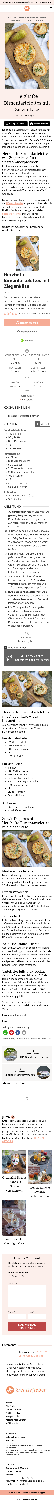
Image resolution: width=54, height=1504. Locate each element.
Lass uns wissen (25, 659)
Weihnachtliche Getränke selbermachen (40, 1192)
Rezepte (30, 18)
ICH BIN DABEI (43, 2)
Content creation (14, 1471)
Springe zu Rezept (17, 123)
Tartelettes (44, 1038)
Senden (28, 340)
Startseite (13, 18)
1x (37, 424)
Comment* (14, 1283)
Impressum (11, 1433)
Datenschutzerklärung (16, 1437)
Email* (31, 1312)
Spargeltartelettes (11, 214)
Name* (11, 1312)
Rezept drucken (40, 123)
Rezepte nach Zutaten (16, 1420)
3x (47, 424)
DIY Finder (11, 1406)
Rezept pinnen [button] (29, 331)
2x (42, 424)
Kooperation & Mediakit (17, 1468)
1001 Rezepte (12, 1423)
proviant (31, 1038)
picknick (20, 1038)
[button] (5, 313)
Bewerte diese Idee (18, 1272)
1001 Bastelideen (13, 1413)
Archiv (9, 1402)
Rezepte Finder (13, 1416)
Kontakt (9, 1475)
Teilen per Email (17, 647)
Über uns (10, 1464)
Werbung (10, 1440)
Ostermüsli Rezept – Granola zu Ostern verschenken (14, 1184)
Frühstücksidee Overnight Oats (14, 1241)
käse (11, 1038)
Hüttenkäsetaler (14, 203)
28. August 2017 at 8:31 (31, 1356)
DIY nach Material (14, 1409)
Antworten (42, 1352)
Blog (22, 18)
